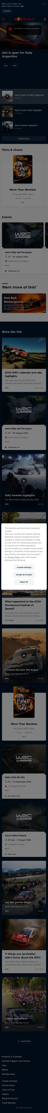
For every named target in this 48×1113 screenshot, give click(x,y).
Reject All (24, 582)
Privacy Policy (14, 557)
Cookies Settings (24, 567)
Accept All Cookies (24, 575)
